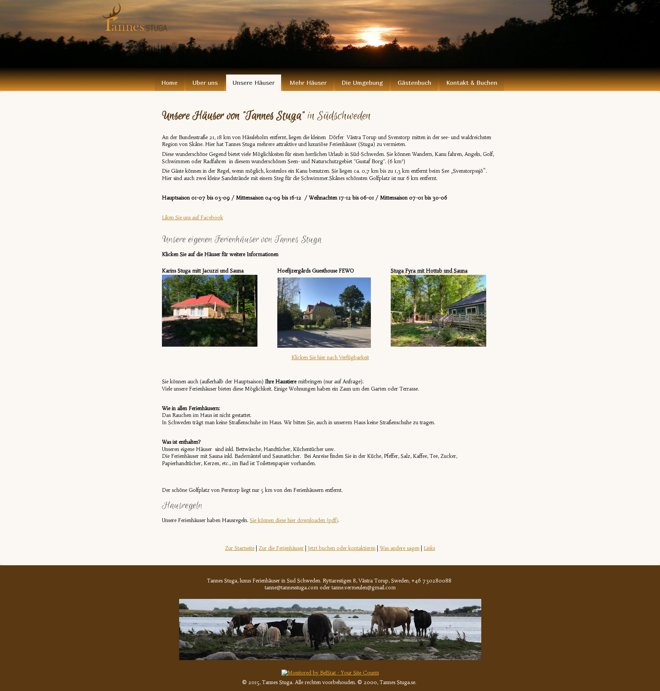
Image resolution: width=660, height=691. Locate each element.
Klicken (330, 357)
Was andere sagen (399, 548)
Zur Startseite (239, 548)
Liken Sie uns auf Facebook (192, 217)
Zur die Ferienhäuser (281, 548)
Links (429, 548)
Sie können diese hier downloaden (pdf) (294, 520)
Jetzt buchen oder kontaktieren (341, 548)
